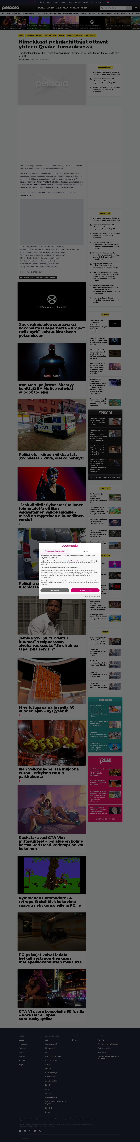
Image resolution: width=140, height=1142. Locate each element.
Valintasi (85, 551)
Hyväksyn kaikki (85, 590)
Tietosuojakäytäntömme (92, 596)
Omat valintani (55, 590)
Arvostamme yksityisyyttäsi (54, 551)
